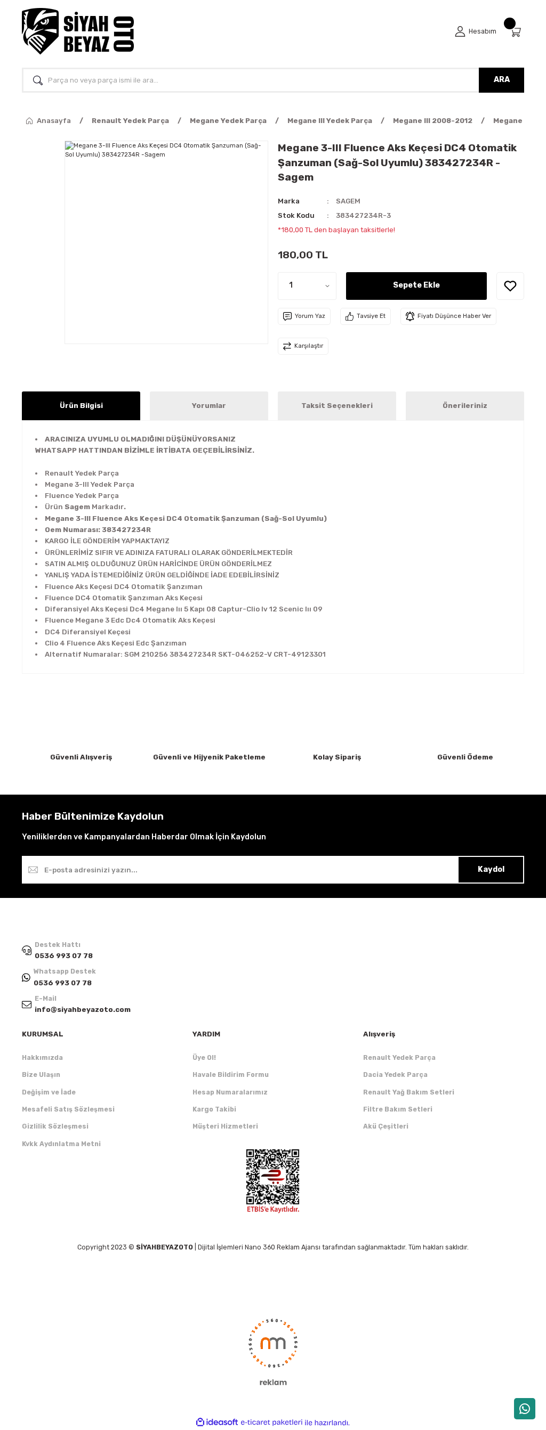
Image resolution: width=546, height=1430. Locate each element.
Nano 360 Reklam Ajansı (282, 1247)
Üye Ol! (204, 1057)
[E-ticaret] (271, 1422)
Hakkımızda (42, 1057)
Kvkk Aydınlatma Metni (61, 1144)
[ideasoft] (217, 1422)
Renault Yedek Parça (399, 1057)
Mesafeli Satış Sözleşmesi (68, 1109)
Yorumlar (209, 406)
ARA (502, 79)
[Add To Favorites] (510, 286)
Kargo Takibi (214, 1109)
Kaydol (491, 869)
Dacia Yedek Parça (395, 1074)
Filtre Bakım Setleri (397, 1109)
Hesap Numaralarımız (230, 1092)
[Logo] (78, 31)
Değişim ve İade (49, 1092)
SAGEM (348, 201)
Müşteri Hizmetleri (225, 1126)
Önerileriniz (465, 406)
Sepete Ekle (416, 285)
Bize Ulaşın (41, 1074)
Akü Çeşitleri (385, 1126)
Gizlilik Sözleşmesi (55, 1126)
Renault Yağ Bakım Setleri (408, 1092)
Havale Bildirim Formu (230, 1074)
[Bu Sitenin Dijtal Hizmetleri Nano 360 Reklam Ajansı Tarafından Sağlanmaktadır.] (273, 1351)
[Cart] (516, 31)
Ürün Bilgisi (81, 406)
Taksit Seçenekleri (337, 406)
